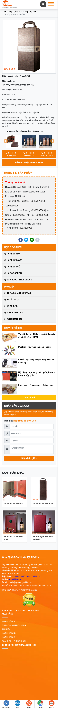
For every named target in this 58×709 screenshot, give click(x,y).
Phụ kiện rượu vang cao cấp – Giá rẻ (34, 347)
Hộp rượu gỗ (13, 266)
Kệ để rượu (12, 306)
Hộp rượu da (30, 11)
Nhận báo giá (28, 458)
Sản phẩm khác (14, 319)
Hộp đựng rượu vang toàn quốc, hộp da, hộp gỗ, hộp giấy (36, 374)
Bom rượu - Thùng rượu (19, 279)
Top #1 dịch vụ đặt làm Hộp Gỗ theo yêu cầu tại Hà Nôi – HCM (36, 335)
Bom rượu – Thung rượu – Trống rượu (35, 385)
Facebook (7, 610)
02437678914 (38, 201)
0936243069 (19, 215)
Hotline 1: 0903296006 (11, 154)
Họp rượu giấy (14, 260)
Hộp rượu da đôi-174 (14, 503)
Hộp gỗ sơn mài (14, 273)
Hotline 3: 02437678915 (47, 154)
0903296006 (12, 205)
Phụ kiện (9, 286)
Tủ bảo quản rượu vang (19, 293)
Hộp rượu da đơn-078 (43, 503)
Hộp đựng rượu (15, 11)
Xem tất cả (29, 397)
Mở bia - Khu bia (14, 312)
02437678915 (22, 201)
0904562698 (42, 215)
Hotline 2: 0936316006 (29, 154)
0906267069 (38, 210)
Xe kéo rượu (12, 299)
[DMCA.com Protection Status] (29, 600)
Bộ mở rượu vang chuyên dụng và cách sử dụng (36, 361)
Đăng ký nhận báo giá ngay (29, 162)
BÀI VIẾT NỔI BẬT (13, 328)
